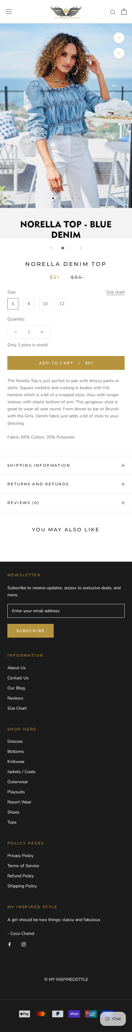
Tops (12, 822)
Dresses (15, 741)
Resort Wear (19, 802)
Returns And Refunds (38, 484)
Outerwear (17, 782)
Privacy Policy (20, 856)
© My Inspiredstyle (66, 971)
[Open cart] (123, 12)
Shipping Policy (22, 886)
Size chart (115, 292)
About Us (16, 668)
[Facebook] (9, 943)
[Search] (113, 11)
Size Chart (17, 708)
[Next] (81, 247)
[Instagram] (23, 943)
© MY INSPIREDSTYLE (66, 979)
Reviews (15, 698)
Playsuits (16, 792)
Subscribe (30, 630)
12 (61, 304)
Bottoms (15, 751)
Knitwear (16, 762)
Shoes (13, 812)
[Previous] (51, 247)
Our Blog (16, 688)
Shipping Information (38, 465)
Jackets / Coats (21, 772)
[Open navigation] (9, 11)
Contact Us (18, 678)
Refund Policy (20, 876)
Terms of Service (23, 866)
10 (45, 304)
